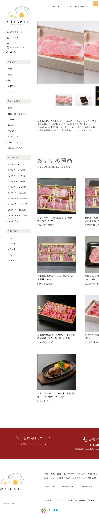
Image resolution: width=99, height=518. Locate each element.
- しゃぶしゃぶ (13, 137)
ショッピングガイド (63, 500)
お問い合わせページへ (32, 444)
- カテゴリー (49, 486)
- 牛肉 (9, 69)
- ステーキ (11, 120)
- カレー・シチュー (15, 142)
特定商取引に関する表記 (86, 500)
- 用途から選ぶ (67, 486)
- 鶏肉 (9, 80)
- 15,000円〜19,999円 (16, 204)
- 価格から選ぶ (86, 486)
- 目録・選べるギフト (16, 114)
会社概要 (48, 500)
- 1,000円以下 (13, 164)
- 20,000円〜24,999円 (16, 210)
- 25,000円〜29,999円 (16, 216)
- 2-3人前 (10, 238)
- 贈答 (9, 108)
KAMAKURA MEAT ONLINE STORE (68, 7)
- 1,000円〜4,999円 (15, 170)
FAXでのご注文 (17, 48)
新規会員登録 (16, 32)
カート (13, 42)
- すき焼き (11, 131)
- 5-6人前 (10, 255)
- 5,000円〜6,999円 (15, 176)
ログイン (14, 37)
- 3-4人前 (10, 243)
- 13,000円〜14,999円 (16, 199)
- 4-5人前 (10, 249)
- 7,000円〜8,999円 (15, 182)
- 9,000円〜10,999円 (16, 187)
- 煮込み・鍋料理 (14, 148)
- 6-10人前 (11, 261)
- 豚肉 (9, 75)
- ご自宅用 (11, 86)
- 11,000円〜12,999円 (16, 193)
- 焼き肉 (10, 125)
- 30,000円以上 (13, 221)
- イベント (11, 92)
